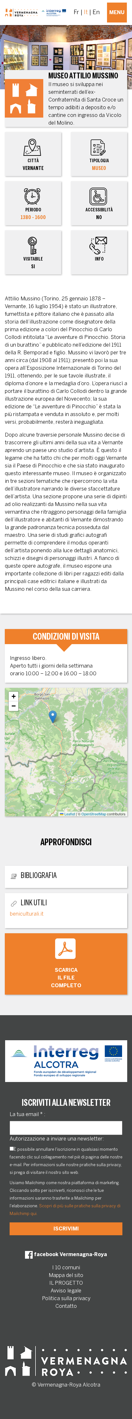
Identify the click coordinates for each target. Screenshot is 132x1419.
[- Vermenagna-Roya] (35, 13)
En (96, 12)
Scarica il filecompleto (66, 978)
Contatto (66, 1306)
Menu (117, 12)
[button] (53, 716)
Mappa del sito (66, 1275)
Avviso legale (66, 1291)
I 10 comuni (66, 1267)
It (86, 12)
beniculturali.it (27, 914)
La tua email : (27, 1114)
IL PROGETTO (66, 1283)
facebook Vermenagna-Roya (70, 1254)
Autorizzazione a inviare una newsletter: (57, 1139)
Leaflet (69, 813)
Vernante (33, 164)
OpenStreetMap (93, 813)
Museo (99, 168)
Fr (76, 12)
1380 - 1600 (33, 217)
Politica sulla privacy (66, 1298)
